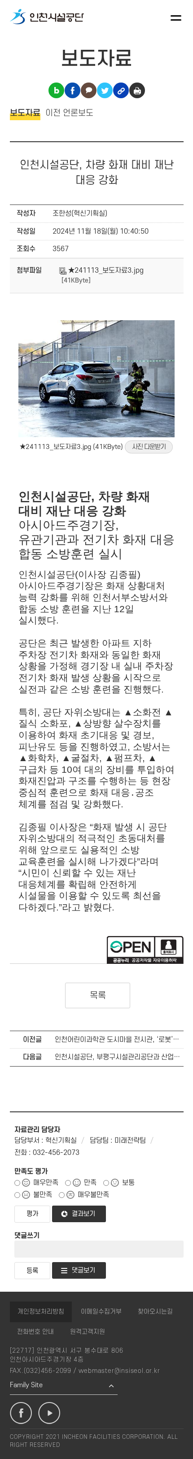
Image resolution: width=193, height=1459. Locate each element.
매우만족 (45, 1183)
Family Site (26, 1385)
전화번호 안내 (35, 1331)
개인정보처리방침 (41, 1311)
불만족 (42, 1195)
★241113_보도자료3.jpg (105, 270)
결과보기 (83, 1214)
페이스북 (21, 1413)
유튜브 (49, 1413)
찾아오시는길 (155, 1311)
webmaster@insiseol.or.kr (119, 1371)
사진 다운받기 (149, 447)
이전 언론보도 (69, 113)
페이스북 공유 (72, 90)
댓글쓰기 (26, 1236)
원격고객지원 (87, 1331)
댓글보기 (83, 1270)
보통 (128, 1183)
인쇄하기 (137, 90)
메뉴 (176, 18)
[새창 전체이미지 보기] (96, 435)
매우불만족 (93, 1195)
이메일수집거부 (101, 1311)
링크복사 (121, 90)
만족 (90, 1183)
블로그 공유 (56, 90)
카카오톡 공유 (88, 90)
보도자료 (25, 113)
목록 (97, 996)
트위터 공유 (105, 90)
